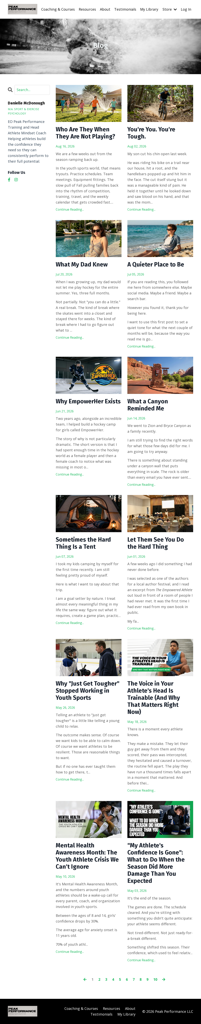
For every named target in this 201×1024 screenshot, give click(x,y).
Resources (87, 9)
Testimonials (125, 9)
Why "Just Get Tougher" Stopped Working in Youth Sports (87, 690)
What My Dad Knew (82, 264)
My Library (149, 9)
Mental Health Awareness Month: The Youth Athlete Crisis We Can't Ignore (87, 856)
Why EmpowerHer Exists (88, 401)
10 (155, 979)
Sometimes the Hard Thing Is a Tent (83, 543)
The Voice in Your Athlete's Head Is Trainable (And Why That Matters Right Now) (153, 697)
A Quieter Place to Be (155, 264)
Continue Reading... (70, 209)
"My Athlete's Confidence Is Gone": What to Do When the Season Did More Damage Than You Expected (156, 863)
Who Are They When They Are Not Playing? (85, 133)
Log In (186, 9)
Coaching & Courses (58, 9)
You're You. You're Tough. (151, 133)
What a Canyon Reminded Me (147, 405)
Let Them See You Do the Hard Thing (155, 543)
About (105, 9)
